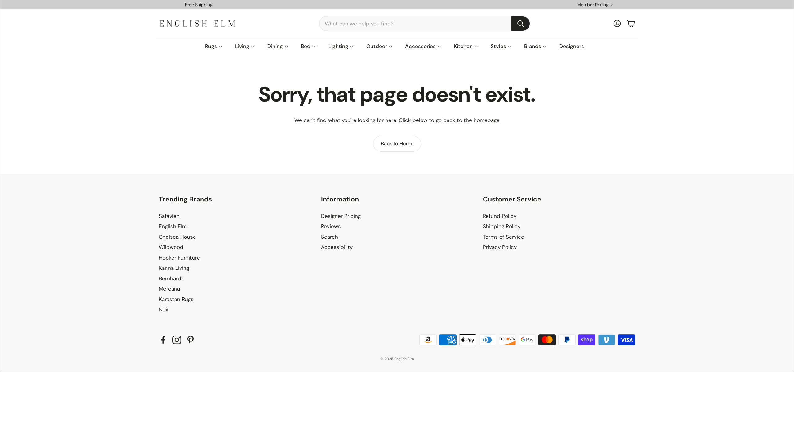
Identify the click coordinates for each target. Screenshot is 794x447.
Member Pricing (593, 4)
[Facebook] (163, 340)
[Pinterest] (190, 340)
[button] (424, 23)
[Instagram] (176, 340)
